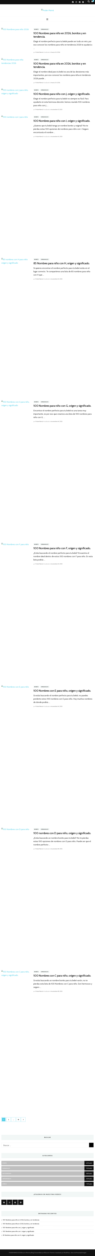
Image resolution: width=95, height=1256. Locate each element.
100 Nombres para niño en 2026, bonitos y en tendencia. (59, 34)
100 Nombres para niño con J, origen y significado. (61, 94)
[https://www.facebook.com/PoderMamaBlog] (4, 1202)
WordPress (67, 1252)
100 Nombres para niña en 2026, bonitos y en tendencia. (59, 65)
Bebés (36, 29)
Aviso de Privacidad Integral (78, 1252)
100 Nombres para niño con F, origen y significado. (62, 548)
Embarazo (45, 29)
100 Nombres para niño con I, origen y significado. (61, 121)
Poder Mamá (39, 52)
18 (19, 1119)
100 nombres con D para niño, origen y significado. (62, 833)
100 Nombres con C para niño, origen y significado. (62, 975)
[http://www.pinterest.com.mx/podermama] (15, 1202)
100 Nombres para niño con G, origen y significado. (62, 405)
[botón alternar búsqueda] (89, 1)
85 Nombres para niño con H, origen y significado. (61, 263)
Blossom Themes (49, 1252)
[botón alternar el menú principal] (47, 19)
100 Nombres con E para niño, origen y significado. (62, 690)
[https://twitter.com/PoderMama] (20, 1202)
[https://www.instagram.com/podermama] (9, 1202)
